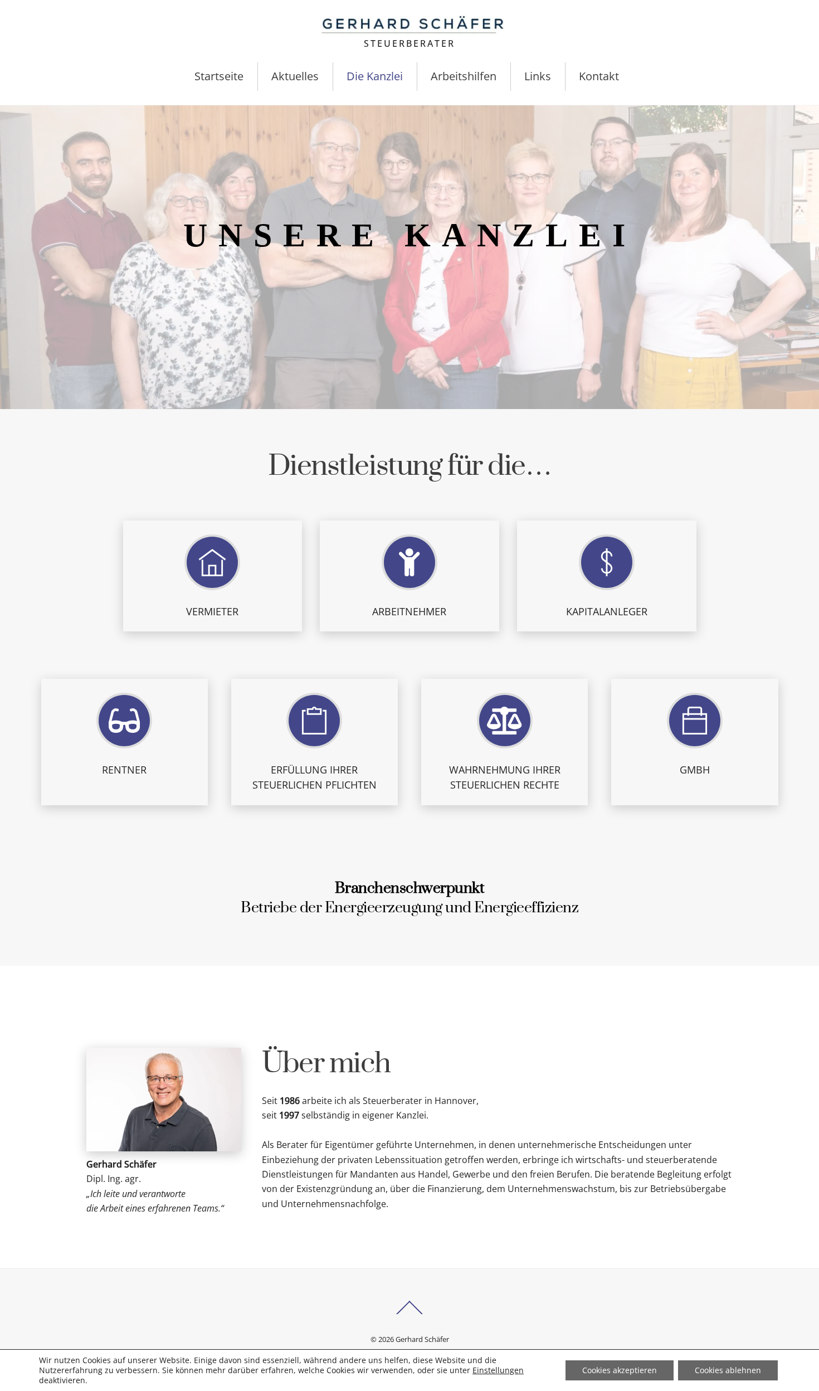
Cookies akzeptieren (619, 1370)
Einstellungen (498, 1370)
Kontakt (599, 76)
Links (537, 76)
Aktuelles (295, 76)
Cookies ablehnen (728, 1370)
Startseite (218, 76)
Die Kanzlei (375, 76)
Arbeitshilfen (463, 76)
